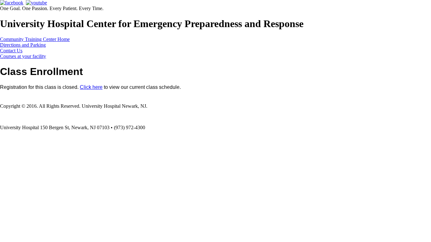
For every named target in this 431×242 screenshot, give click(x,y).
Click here (91, 87)
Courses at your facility (23, 56)
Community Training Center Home (35, 39)
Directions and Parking (23, 45)
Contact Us (11, 50)
